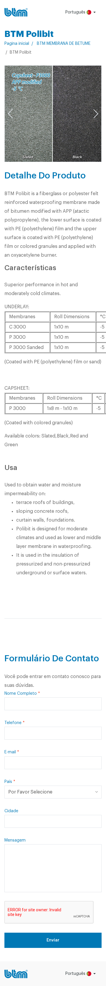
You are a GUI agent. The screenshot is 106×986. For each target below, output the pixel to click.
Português (76, 12)
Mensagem (15, 840)
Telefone (12, 723)
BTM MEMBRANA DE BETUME (63, 44)
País (8, 782)
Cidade (11, 811)
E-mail (10, 752)
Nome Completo (20, 694)
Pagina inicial (16, 44)
